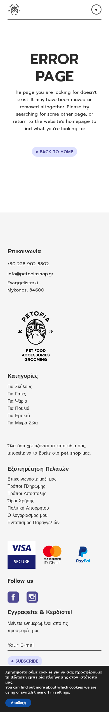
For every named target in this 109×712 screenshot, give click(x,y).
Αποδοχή (18, 703)
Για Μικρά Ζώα (23, 423)
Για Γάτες (17, 394)
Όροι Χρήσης (21, 501)
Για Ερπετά (19, 415)
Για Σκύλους (20, 386)
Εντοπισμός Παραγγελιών (34, 522)
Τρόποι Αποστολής (27, 493)
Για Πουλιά (18, 408)
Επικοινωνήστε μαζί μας (32, 479)
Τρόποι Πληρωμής (26, 486)
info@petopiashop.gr (30, 274)
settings (62, 692)
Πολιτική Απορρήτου (28, 508)
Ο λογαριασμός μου (28, 515)
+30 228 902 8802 (28, 264)
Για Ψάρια (17, 401)
